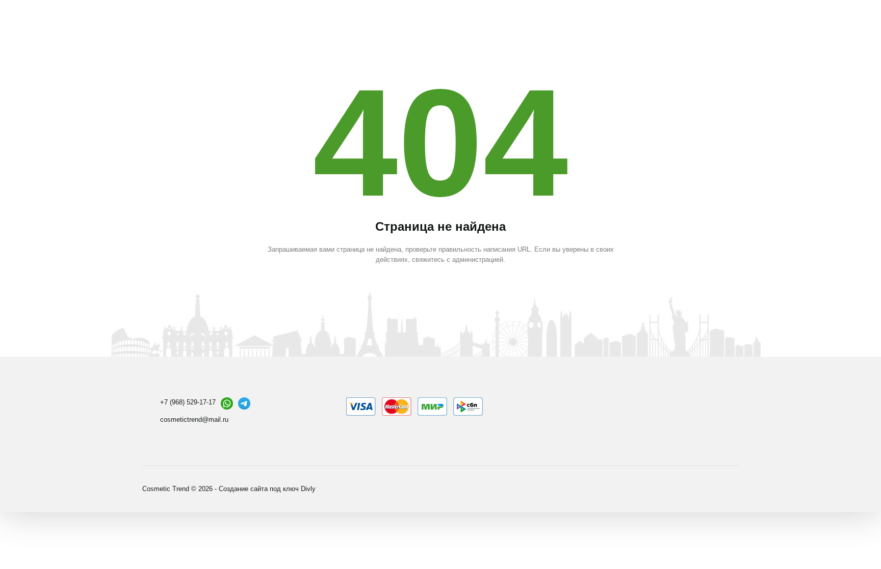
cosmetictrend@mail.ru (194, 419)
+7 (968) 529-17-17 (188, 402)
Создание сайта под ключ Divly (267, 489)
